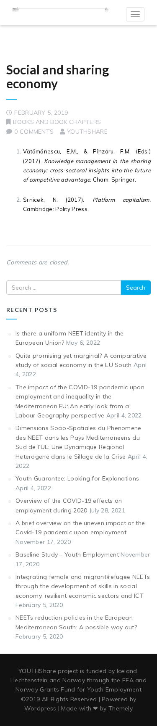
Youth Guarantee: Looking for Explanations (77, 478)
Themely (120, 708)
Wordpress (40, 708)
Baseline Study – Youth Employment (67, 554)
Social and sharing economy (57, 76)
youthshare (87, 131)
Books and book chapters (57, 122)
